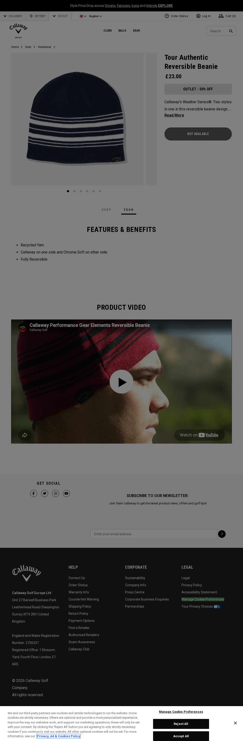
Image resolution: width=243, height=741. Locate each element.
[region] (121, 723)
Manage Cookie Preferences (181, 712)
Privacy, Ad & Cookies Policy (58, 736)
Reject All (181, 724)
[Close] (235, 723)
